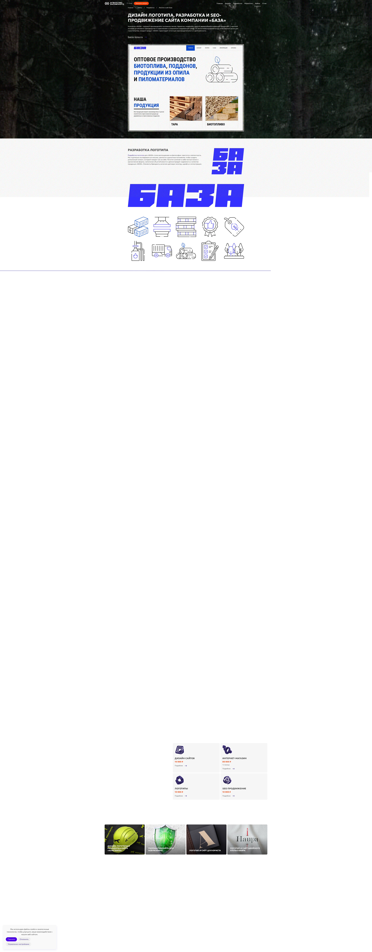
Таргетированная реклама (225, 920)
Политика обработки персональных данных (250, 937)
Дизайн (110, 903)
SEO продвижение (223, 908)
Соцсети (108, 920)
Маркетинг (223, 903)
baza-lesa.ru (135, 37)
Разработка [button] (237, 3)
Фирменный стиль (111, 912)
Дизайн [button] (228, 3)
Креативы (108, 925)
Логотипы (108, 908)
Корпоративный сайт (168, 916)
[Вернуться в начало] (114, 3)
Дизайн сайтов (110, 916)
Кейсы (257, 3)
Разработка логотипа (136, 155)
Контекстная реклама (224, 916)
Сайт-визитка (165, 912)
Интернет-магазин (167, 920)
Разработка (167, 903)
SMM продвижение (223, 912)
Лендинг (163, 908)
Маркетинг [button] (248, 3)
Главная (220, 3)
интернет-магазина (143, 284)
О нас (264, 3)
